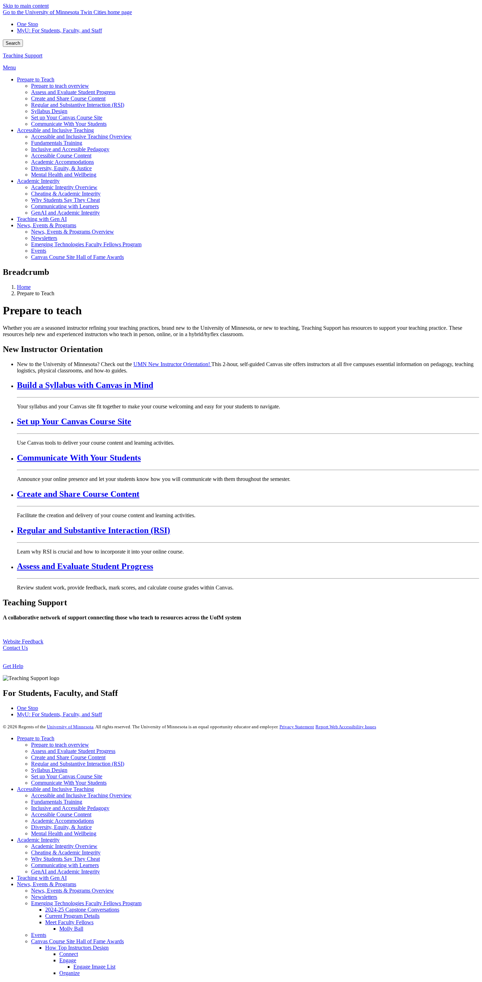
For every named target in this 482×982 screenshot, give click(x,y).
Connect (68, 954)
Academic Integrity (38, 840)
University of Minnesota (70, 726)
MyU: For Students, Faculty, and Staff (59, 30)
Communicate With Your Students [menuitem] (69, 124)
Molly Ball (71, 929)
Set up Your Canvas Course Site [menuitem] (66, 118)
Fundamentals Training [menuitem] (56, 143)
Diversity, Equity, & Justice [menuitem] (61, 168)
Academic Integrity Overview (64, 846)
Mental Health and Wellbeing (63, 833)
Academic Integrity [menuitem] (38, 181)
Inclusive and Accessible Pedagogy (70, 808)
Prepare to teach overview (60, 745)
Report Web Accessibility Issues (345, 726)
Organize (69, 973)
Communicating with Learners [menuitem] (65, 206)
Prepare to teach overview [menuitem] (60, 86)
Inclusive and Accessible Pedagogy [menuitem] (70, 149)
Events (38, 935)
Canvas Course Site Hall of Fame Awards (77, 941)
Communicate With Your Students (79, 457)
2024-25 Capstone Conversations (82, 910)
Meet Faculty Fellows (69, 922)
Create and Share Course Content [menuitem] (68, 98)
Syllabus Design (49, 770)
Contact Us (15, 648)
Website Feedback (23, 641)
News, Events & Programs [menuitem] (46, 225)
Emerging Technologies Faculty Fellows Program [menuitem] (86, 244)
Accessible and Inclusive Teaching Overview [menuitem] (81, 137)
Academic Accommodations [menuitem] (62, 162)
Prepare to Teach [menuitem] (35, 79)
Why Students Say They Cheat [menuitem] (65, 200)
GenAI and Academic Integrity (65, 872)
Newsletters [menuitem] (44, 238)
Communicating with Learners (65, 865)
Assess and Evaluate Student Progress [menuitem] (73, 92)
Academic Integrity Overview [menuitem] (64, 187)
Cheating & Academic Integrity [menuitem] (66, 194)
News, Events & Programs (46, 884)
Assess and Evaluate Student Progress (85, 566)
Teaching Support (22, 55)
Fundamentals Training (56, 802)
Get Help (13, 666)
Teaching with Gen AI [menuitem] (42, 219)
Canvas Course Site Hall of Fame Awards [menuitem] (77, 257)
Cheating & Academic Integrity (66, 853)
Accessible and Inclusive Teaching (55, 789)
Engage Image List (94, 967)
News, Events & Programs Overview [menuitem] (72, 232)
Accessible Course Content (61, 814)
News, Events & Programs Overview (72, 891)
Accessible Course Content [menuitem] (61, 156)
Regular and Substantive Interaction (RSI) (93, 530)
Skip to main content (26, 6)
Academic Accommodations (62, 821)
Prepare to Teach (35, 738)
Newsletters (44, 897)
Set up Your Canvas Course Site (74, 421)
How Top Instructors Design (77, 948)
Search (13, 43)
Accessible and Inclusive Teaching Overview (81, 795)
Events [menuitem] (38, 251)
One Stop (27, 24)
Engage (67, 960)
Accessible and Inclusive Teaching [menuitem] (55, 130)
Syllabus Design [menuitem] (49, 111)
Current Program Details (72, 916)
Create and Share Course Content (78, 494)
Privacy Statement (296, 726)
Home (24, 287)
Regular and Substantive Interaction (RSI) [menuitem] (77, 105)
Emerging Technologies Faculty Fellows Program (86, 903)
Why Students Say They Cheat (65, 859)
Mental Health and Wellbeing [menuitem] (63, 175)
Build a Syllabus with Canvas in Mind (85, 385)
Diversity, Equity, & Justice (61, 827)
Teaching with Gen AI (42, 878)
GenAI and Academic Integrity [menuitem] (65, 213)
